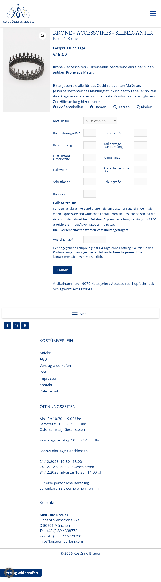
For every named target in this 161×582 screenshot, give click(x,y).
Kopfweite (60, 193)
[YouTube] (25, 325)
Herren (123, 106)
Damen (99, 106)
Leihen (63, 269)
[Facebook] (7, 325)
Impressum (49, 378)
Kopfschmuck (143, 283)
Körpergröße (113, 133)
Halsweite (60, 169)
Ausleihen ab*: (64, 239)
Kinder (146, 106)
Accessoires (120, 283)
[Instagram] (16, 325)
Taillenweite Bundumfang (113, 145)
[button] (42, 36)
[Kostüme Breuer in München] (18, 14)
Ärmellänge (112, 157)
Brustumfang (62, 145)
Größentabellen (69, 106)
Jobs (43, 372)
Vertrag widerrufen (55, 365)
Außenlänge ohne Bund (116, 169)
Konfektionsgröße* (66, 133)
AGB (43, 359)
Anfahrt (46, 352)
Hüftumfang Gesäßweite (61, 157)
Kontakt (46, 384)
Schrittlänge (61, 181)
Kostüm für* (62, 120)
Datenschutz (50, 391)
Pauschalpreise (123, 252)
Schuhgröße (112, 181)
